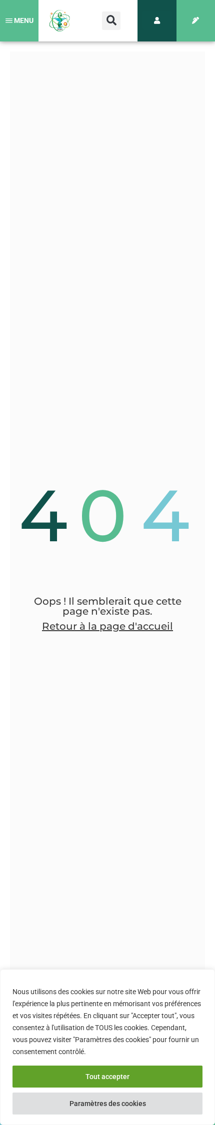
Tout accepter (108, 1077)
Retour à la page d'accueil (107, 626)
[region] (107, 1047)
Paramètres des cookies (108, 1104)
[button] (111, 20)
